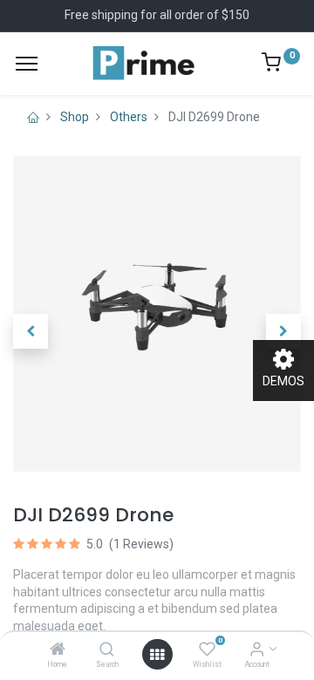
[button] (30, 331)
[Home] (57, 650)
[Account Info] (257, 650)
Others (128, 117)
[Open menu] (157, 654)
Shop (74, 117)
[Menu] (26, 63)
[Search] (107, 650)
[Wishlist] (207, 650)
